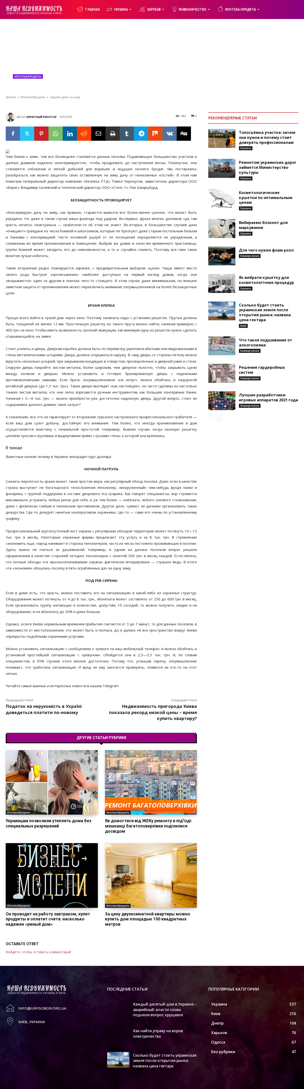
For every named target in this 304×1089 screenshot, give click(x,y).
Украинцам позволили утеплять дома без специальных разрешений (48, 823)
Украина (121, 9)
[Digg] (184, 133)
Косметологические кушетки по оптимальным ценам (265, 197)
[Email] (98, 133)
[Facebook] (13, 133)
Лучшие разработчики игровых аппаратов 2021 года (268, 397)
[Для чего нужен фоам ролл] (221, 256)
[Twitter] (27, 133)
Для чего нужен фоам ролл (266, 250)
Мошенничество (192, 9)
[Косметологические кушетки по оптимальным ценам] (221, 198)
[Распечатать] (112, 133)
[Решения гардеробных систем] (221, 373)
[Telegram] (141, 133)
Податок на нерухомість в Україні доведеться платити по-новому (44, 709)
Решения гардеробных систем (262, 370)
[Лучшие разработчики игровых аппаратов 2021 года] (221, 400)
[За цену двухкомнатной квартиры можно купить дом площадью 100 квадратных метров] (151, 875)
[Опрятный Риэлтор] (11, 117)
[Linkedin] (70, 133)
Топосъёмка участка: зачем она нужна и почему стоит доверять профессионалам (267, 137)
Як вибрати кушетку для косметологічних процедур (266, 280)
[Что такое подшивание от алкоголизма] (221, 345)
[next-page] (219, 418)
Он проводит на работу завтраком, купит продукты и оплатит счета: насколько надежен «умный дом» (48, 919)
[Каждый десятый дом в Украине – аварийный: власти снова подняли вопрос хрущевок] (118, 1008)
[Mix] (155, 133)
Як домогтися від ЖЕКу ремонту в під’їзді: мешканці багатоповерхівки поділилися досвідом (148, 825)
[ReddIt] (84, 133)
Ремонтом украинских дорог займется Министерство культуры (267, 167)
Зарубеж (154, 9)
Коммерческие (249, 256)
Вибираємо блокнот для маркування (263, 225)
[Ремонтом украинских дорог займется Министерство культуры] (221, 168)
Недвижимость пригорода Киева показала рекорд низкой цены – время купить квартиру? (153, 712)
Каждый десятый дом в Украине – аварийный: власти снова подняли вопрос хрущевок (165, 1009)
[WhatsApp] (55, 133)
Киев (243, 325)
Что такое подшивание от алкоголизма (265, 342)
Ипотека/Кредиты (240, 9)
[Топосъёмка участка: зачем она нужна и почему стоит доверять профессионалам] (221, 138)
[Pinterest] (41, 133)
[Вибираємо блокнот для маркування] (221, 228)
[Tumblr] (127, 133)
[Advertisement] (152, 59)
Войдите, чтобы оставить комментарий (38, 952)
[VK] (169, 133)
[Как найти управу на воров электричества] (118, 1035)
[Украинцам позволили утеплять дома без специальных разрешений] (52, 782)
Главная (92, 9)
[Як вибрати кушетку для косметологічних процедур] (221, 283)
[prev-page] (211, 418)
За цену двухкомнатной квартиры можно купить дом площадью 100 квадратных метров (147, 919)
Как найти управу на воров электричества (158, 1033)
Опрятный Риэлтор (41, 117)
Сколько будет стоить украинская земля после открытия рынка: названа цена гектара (265, 312)
